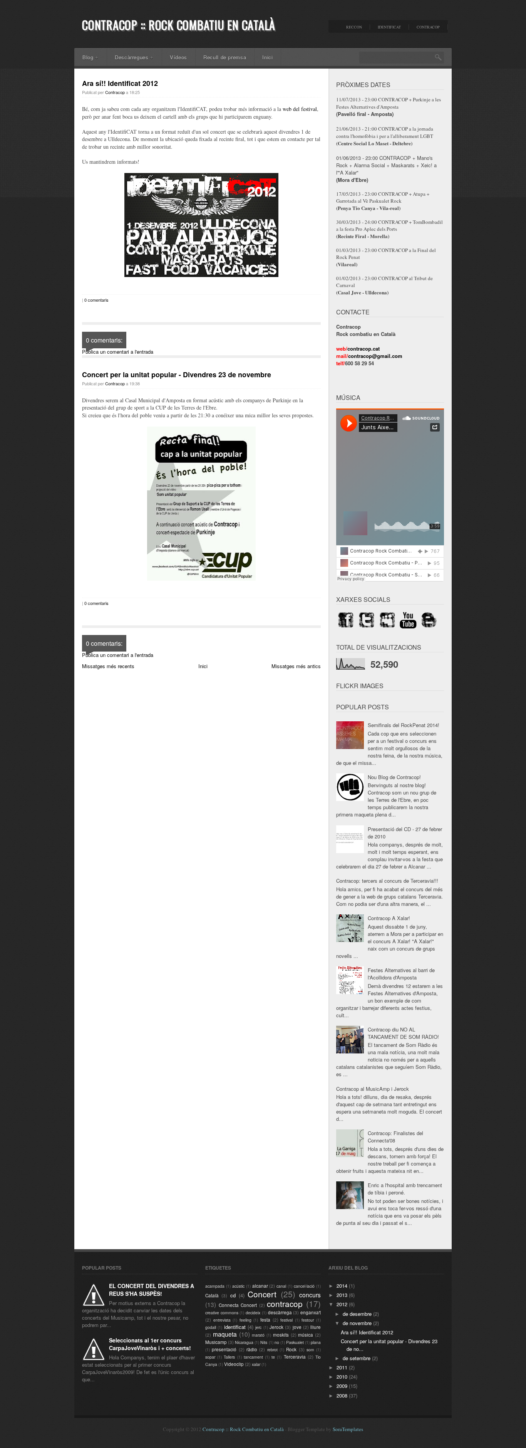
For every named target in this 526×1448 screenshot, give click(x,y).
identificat (235, 1326)
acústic (238, 1286)
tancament (253, 1357)
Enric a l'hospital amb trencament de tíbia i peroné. (405, 1188)
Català (212, 1295)
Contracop (428, 27)
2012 (343, 1304)
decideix (253, 1312)
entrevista (222, 1320)
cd (233, 1295)
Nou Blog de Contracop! (394, 777)
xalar (256, 1364)
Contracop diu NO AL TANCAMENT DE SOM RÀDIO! (403, 1033)
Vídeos (178, 57)
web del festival (300, 109)
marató (258, 1335)
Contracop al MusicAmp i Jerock (372, 1088)
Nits (263, 1342)
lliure (315, 1327)
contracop (285, 1303)
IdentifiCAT (389, 27)
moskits (281, 1335)
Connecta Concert (238, 1305)
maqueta (225, 1334)
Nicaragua (244, 1342)
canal (281, 1286)
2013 (343, 1294)
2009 (343, 1385)
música (305, 1335)
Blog (90, 57)
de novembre (358, 1323)
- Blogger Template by (323, 1429)
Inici (267, 57)
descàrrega (280, 1312)
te (273, 1357)
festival (286, 1320)
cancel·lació (304, 1286)
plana (316, 1342)
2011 (343, 1367)
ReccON (354, 27)
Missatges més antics (296, 666)
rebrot (272, 1349)
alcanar (260, 1286)
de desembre (358, 1313)
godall (210, 1327)
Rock (291, 1349)
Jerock (276, 1327)
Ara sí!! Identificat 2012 (120, 83)
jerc (258, 1327)
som (310, 1349)
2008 (343, 1395)
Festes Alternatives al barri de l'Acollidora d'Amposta (401, 973)
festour (308, 1320)
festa (265, 1320)
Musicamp (216, 1342)
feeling (245, 1320)
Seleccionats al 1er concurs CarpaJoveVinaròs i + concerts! (150, 1344)
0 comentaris (96, 300)
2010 (343, 1376)
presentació (224, 1349)
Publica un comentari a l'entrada (117, 351)
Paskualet (295, 1342)
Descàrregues (134, 57)
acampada (214, 1286)
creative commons (221, 1312)
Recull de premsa (224, 57)
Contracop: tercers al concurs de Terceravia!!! (387, 880)
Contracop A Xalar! (389, 918)
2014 (343, 1285)
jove (297, 1327)
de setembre (357, 1358)
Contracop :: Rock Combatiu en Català (178, 25)
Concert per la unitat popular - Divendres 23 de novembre (176, 375)
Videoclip (234, 1364)
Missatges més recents (108, 666)
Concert (262, 1294)
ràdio (251, 1349)
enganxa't (310, 1312)
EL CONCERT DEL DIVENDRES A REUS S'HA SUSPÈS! (151, 1289)
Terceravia (295, 1357)
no (277, 1342)
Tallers (229, 1357)
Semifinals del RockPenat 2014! (403, 725)
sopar (210, 1357)
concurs (310, 1294)
